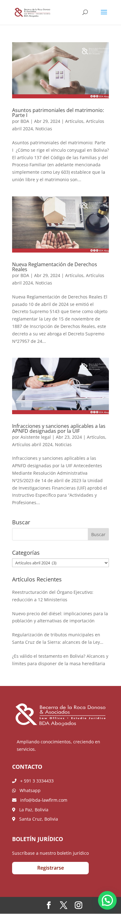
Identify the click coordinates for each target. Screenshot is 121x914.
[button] (107, 900)
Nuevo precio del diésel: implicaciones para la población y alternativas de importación (60, 617)
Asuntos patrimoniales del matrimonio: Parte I (58, 113)
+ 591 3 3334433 (35, 781)
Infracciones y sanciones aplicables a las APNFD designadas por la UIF (58, 428)
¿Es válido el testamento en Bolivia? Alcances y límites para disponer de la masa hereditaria (60, 659)
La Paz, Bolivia (32, 810)
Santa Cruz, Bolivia (37, 819)
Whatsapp (28, 790)
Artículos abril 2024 (32, 444)
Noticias (43, 129)
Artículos (74, 121)
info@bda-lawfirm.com (41, 800)
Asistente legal (35, 437)
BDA (24, 121)
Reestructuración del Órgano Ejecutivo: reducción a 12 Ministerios (52, 596)
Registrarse (50, 867)
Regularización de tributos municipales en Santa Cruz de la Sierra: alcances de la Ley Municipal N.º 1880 (56, 639)
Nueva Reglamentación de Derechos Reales (54, 267)
